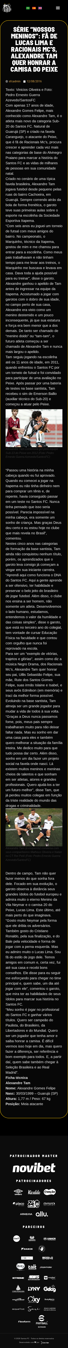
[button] (58, 8)
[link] (11, 8)
